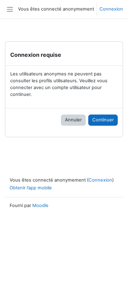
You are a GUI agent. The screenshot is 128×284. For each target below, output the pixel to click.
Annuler (73, 120)
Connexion (111, 9)
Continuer (103, 120)
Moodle (40, 205)
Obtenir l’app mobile (31, 188)
